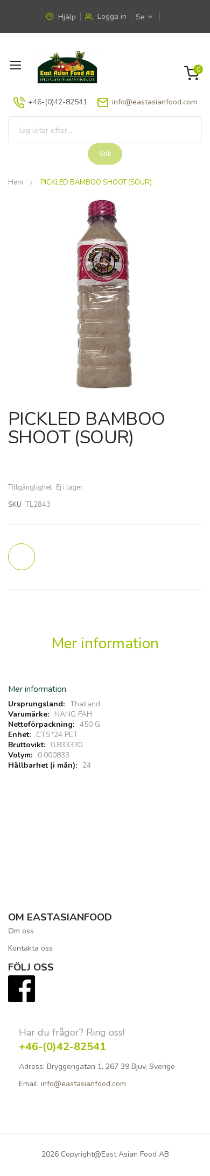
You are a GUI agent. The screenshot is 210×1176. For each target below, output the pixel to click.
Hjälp (66, 17)
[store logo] (67, 67)
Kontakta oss (30, 948)
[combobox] (105, 129)
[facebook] (21, 988)
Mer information (105, 643)
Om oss (21, 931)
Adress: (32, 1066)
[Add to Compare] (21, 556)
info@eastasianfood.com (154, 102)
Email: (29, 1084)
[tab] (105, 647)
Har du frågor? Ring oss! (71, 1032)
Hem (15, 182)
